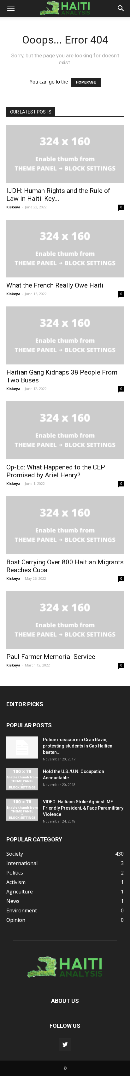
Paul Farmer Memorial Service (50, 656)
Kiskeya (13, 207)
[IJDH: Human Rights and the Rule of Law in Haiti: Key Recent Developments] (65, 154)
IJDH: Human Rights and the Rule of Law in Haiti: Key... (58, 194)
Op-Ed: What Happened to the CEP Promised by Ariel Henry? (55, 471)
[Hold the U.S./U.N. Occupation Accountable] (22, 779)
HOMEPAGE (86, 82)
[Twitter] (65, 1044)
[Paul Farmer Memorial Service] (65, 620)
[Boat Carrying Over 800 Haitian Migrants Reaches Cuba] (65, 525)
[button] (121, 8)
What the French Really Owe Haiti (54, 285)
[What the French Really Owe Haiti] (65, 249)
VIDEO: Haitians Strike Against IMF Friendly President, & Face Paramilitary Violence (83, 808)
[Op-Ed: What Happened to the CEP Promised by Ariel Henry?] (65, 430)
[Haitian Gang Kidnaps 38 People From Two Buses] (65, 335)
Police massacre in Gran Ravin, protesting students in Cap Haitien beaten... (77, 746)
